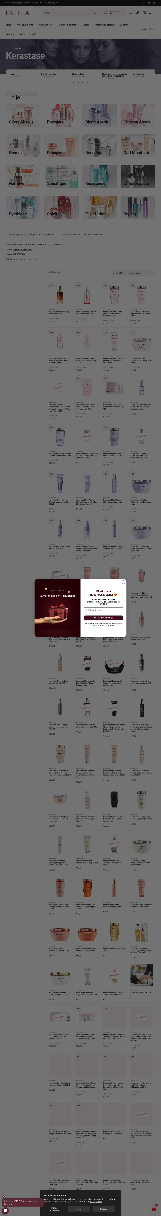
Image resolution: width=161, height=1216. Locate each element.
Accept (79, 1209)
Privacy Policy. (96, 1201)
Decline (103, 1209)
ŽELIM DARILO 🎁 (103, 618)
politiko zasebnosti (108, 625)
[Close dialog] (123, 582)
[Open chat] (5, 1210)
